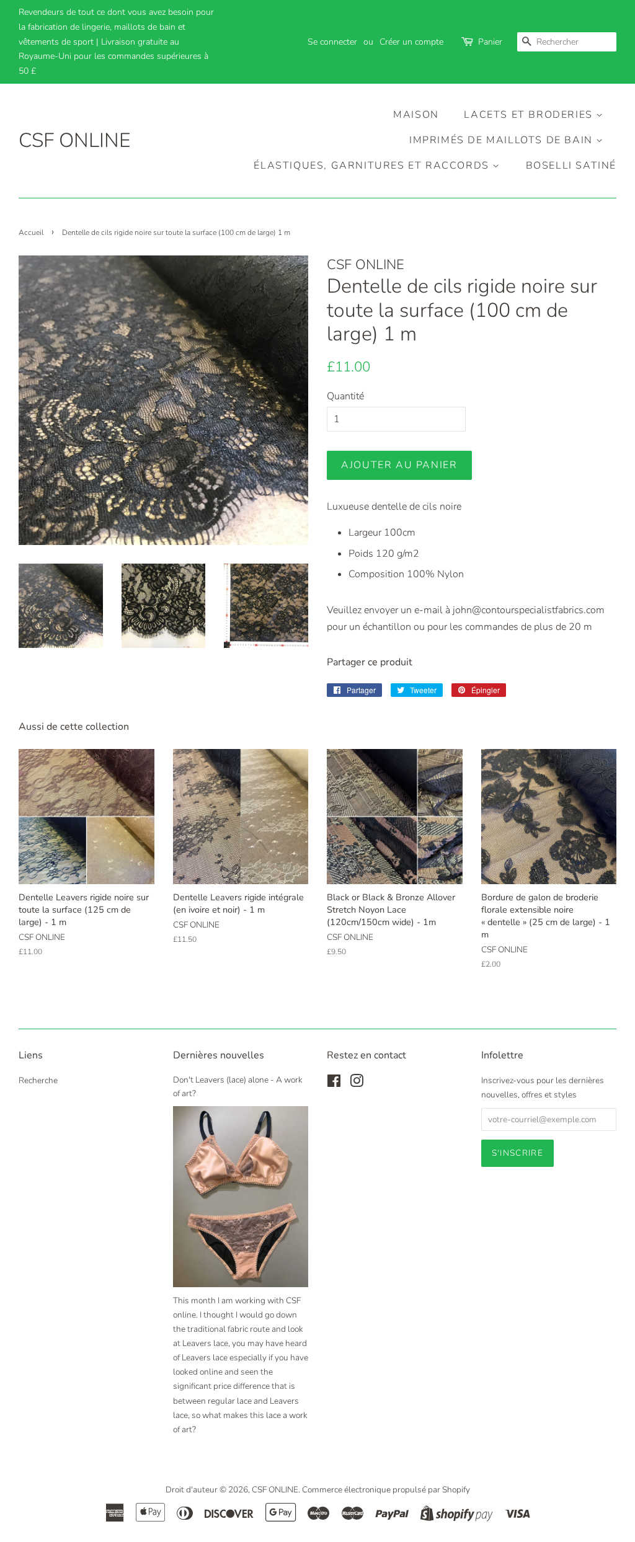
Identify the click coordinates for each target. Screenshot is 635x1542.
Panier (490, 42)
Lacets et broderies (530, 115)
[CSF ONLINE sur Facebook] (334, 1083)
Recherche (38, 1080)
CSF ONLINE (74, 141)
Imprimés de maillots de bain (502, 140)
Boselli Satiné (571, 165)
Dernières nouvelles (218, 1055)
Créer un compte (411, 42)
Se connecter (332, 42)
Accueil (31, 232)
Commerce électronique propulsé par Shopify (386, 1489)
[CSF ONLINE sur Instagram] (356, 1083)
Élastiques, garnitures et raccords (373, 165)
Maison (416, 115)
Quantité (345, 396)
